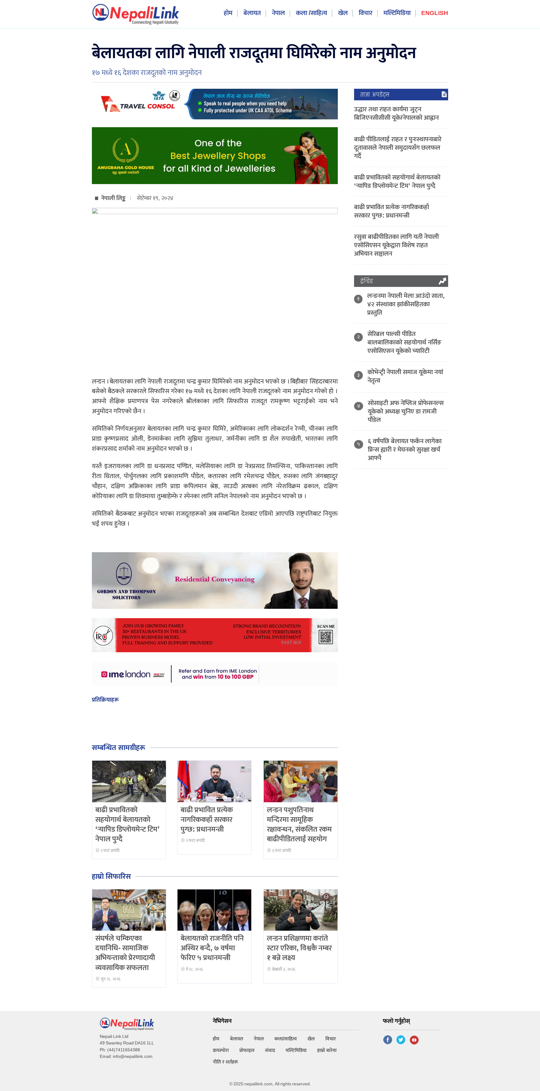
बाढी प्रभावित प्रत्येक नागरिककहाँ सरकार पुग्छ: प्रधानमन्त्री (207, 820)
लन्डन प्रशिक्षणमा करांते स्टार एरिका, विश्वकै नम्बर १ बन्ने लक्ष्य (299, 948)
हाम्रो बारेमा (327, 1050)
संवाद (270, 1050)
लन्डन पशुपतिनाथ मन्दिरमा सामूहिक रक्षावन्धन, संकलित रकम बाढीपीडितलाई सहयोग (299, 825)
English (434, 14)
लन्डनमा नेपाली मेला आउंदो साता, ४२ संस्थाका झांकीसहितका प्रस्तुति (406, 304)
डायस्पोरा (221, 1050)
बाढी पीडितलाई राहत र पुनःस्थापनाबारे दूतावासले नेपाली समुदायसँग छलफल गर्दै (398, 148)
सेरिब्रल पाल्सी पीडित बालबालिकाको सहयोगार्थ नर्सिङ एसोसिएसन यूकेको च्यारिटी (404, 342)
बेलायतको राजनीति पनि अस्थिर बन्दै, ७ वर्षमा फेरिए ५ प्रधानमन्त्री (212, 948)
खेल (343, 13)
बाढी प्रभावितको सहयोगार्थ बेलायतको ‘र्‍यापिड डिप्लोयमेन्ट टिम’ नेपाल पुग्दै (127, 825)
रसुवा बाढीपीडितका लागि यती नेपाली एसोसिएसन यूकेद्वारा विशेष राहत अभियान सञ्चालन (396, 245)
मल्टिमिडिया (397, 13)
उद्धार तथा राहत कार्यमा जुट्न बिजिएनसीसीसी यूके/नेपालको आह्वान (396, 113)
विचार (365, 13)
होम (228, 13)
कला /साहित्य (311, 13)
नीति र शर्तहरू (225, 1062)
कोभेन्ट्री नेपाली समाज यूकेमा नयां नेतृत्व (405, 376)
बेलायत (252, 13)
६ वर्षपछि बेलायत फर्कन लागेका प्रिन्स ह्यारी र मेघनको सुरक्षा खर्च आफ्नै (405, 449)
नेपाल (278, 13)
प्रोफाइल (246, 1050)
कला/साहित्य (285, 1039)
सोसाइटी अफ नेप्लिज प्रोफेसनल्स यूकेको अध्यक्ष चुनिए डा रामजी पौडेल (406, 411)
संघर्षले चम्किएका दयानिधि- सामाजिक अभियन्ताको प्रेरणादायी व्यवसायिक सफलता (125, 953)
